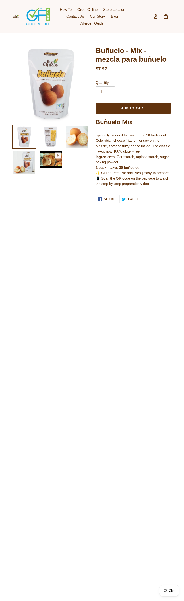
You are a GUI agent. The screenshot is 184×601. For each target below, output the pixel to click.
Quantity (102, 82)
